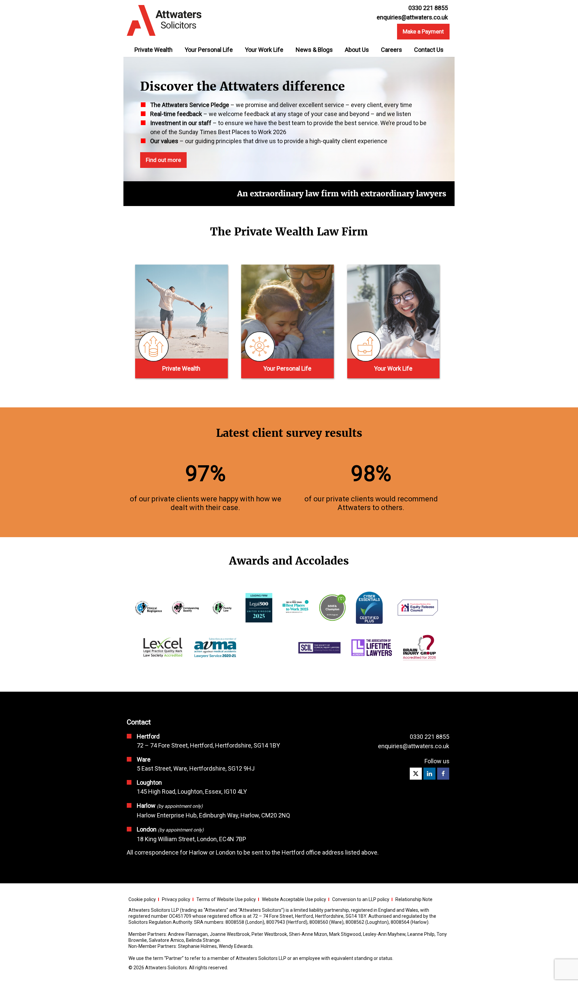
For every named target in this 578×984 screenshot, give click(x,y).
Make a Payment (423, 31)
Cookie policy (142, 899)
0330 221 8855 (429, 736)
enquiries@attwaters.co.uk (412, 17)
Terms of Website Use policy (226, 899)
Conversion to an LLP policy (360, 899)
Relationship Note (413, 899)
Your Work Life (264, 49)
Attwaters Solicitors (166, 967)
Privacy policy (176, 899)
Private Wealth (153, 49)
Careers (391, 49)
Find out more (163, 160)
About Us (357, 49)
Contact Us (429, 49)
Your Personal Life (209, 49)
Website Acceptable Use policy (294, 899)
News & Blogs (314, 49)
